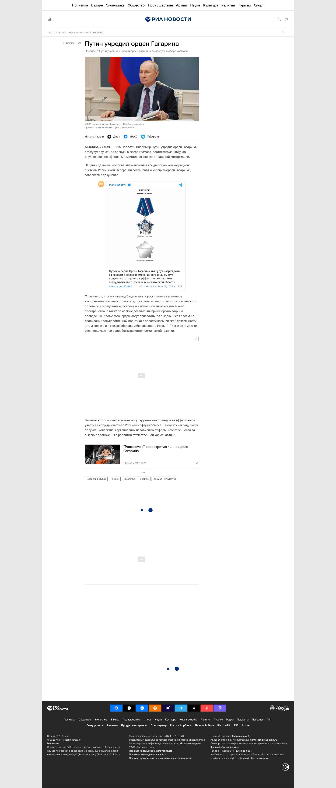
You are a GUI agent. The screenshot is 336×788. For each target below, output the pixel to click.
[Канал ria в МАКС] (116, 708)
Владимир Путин (96, 478)
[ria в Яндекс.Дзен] (129, 708)
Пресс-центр (159, 725)
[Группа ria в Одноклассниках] (155, 708)
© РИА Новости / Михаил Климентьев (103, 124)
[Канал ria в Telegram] (181, 708)
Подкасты (242, 719)
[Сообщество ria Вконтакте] (142, 708)
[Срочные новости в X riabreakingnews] (207, 708)
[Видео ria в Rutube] (168, 708)
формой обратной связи (225, 747)
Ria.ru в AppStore (180, 725)
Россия (115, 478)
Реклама (112, 725)
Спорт (147, 719)
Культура (170, 719)
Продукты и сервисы (134, 725)
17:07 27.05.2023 (57, 32)
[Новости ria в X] (194, 708)
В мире (115, 719)
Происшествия (132, 719)
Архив (246, 725)
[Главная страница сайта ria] (168, 19)
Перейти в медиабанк (133, 124)
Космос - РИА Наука (164, 478)
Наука (158, 719)
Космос (144, 478)
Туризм (218, 719)
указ (182, 152)
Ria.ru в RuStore (204, 725)
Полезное (258, 719)
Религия (206, 719)
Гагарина (123, 420)
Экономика (100, 719)
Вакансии (53, 743)
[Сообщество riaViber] (220, 708)
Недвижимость (188, 719)
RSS (236, 725)
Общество (129, 478)
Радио (229, 719)
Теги (269, 719)
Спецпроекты (94, 725)
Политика (69, 719)
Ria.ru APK (223, 725)
